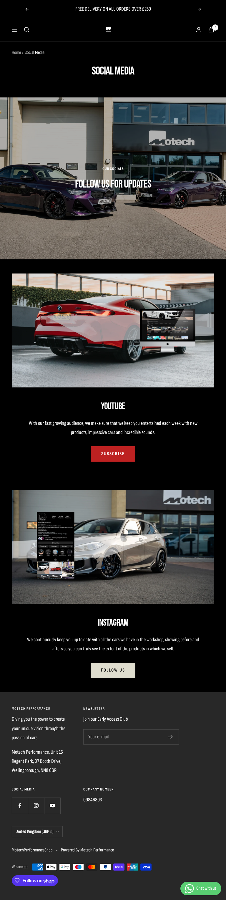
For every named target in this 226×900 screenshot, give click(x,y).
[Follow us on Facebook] (20, 806)
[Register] (170, 737)
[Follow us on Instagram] (36, 806)
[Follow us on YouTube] (52, 806)
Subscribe (113, 454)
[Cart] (211, 29)
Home (16, 52)
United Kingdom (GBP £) (34, 831)
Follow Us (113, 670)
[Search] (26, 29)
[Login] (198, 29)
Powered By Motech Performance (87, 850)
